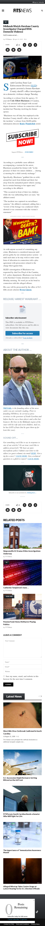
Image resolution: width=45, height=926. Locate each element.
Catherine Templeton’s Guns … (16, 588)
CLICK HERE (21, 456)
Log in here (27, 337)
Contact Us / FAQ (9, 924)
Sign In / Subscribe (39, 2)
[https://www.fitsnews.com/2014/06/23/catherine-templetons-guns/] (22, 573)
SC (6, 22)
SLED (33, 85)
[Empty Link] (39, 696)
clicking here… (31, 493)
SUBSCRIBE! (29, 152)
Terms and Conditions (22, 924)
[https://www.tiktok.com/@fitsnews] (37, 911)
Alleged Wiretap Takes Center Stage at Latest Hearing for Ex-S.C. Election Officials (21, 887)
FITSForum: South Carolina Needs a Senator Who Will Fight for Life (21, 815)
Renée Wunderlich (27, 123)
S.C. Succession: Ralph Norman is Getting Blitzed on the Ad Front (20, 779)
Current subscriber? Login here (17, 919)
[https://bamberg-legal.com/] (22, 244)
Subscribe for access (22, 333)
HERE (33, 453)
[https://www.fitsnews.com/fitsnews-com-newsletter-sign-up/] (22, 478)
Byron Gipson (25, 289)
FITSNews (8, 39)
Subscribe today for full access (17, 916)
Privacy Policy (35, 924)
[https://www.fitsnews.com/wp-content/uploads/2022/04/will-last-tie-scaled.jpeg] (22, 379)
